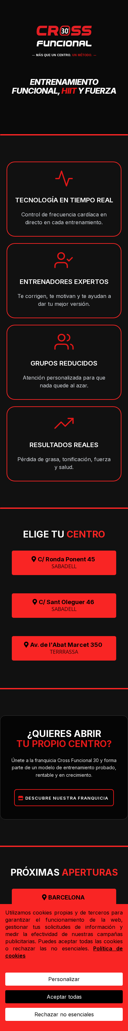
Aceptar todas (64, 996)
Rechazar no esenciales (64, 1014)
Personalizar (64, 979)
